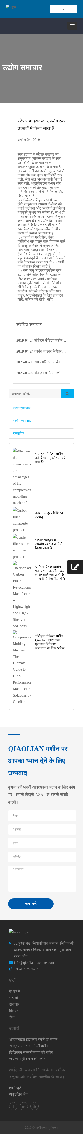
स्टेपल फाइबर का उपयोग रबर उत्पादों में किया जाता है (48, 544)
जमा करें (31, 904)
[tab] (41, 408)
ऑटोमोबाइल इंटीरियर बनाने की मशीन (33, 1039)
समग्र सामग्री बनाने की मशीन (28, 1046)
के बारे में (14, 991)
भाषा (63, 9)
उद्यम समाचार (21, 408)
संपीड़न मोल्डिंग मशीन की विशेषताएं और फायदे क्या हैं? (50, 458)
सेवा (12, 1017)
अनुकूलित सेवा (18, 1094)
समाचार (14, 1004)
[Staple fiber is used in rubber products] (22, 547)
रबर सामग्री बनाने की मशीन (27, 1059)
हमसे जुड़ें (15, 1088)
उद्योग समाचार (22, 421)
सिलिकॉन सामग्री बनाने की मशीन (31, 1052)
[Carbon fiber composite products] (22, 520)
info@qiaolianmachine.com (34, 963)
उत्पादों (13, 998)
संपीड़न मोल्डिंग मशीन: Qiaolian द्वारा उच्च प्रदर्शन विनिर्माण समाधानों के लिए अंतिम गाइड (49, 644)
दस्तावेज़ (18, 433)
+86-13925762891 (27, 969)
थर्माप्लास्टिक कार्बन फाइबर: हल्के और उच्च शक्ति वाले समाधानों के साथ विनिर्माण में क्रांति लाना (50, 575)
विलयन (14, 1011)
